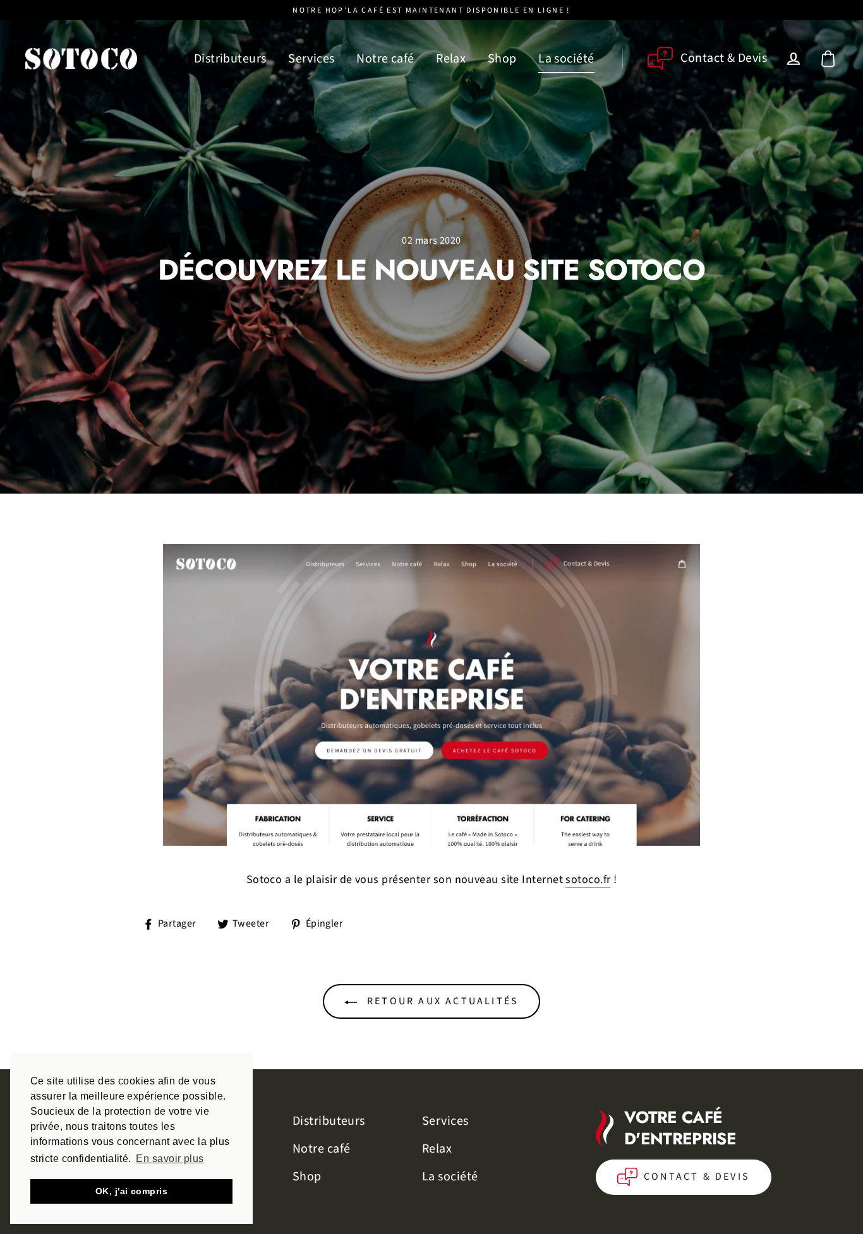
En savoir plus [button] (169, 1158)
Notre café (385, 59)
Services (311, 59)
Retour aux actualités (441, 1001)
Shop (502, 59)
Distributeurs (230, 59)
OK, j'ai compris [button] (131, 1191)
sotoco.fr (587, 879)
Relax (451, 59)
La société (566, 59)
